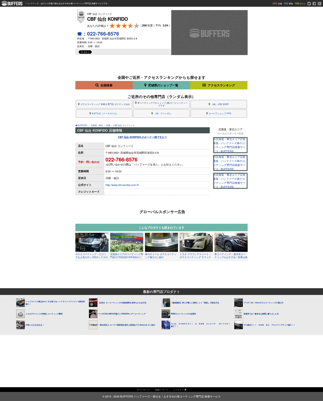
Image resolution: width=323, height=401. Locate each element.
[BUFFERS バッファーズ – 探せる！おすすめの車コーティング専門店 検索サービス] (13, 5)
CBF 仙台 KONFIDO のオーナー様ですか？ (142, 137)
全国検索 (106, 85)
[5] (136, 25)
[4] (130, 25)
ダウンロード (143, 389)
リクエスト (178, 389)
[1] (112, 25)
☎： (98, 33)
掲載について (161, 389)
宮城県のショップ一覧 (162, 85)
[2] (118, 25)
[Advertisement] (161, 270)
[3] (124, 25)
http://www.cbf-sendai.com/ (121, 185)
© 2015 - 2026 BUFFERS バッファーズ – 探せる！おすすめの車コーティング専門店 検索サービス (161, 396)
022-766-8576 (121, 159)
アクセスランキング (221, 85)
